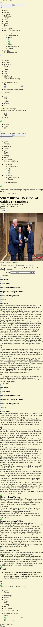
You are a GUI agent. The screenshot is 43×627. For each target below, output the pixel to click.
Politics (6, 190)
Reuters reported (21, 578)
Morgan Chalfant (18, 204)
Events (2, 1)
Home (2, 190)
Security (39, 190)
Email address (6, 272)
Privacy (6, 50)
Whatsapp (21, 265)
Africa (35, 190)
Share (3, 211)
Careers (10, 48)
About (10, 45)
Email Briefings (11, 1)
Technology (18, 190)
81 (13, 363)
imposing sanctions (31, 448)
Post (4, 265)
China (31, 190)
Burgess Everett (5, 204)
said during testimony (27, 441)
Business (11, 190)
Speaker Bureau (13, 89)
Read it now (9, 270)
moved (26, 451)
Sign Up (32, 272)
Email (12, 265)
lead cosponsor (37, 471)
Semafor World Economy (8, 193)
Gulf (27, 190)
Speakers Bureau (13, 46)
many (16, 365)
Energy (24, 190)
